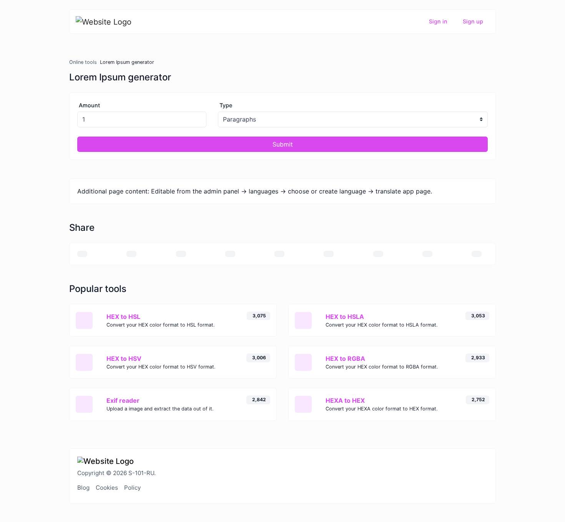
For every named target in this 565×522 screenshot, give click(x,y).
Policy (132, 487)
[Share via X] (230, 254)
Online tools (83, 62)
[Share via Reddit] (378, 254)
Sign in (438, 21)
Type (225, 105)
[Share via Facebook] (181, 254)
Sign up (473, 21)
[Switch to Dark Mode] (487, 460)
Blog (83, 487)
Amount (89, 105)
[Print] (131, 254)
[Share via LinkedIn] (329, 254)
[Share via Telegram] (477, 254)
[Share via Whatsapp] (427, 254)
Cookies (107, 487)
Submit (283, 144)
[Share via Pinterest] (279, 254)
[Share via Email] (82, 254)
